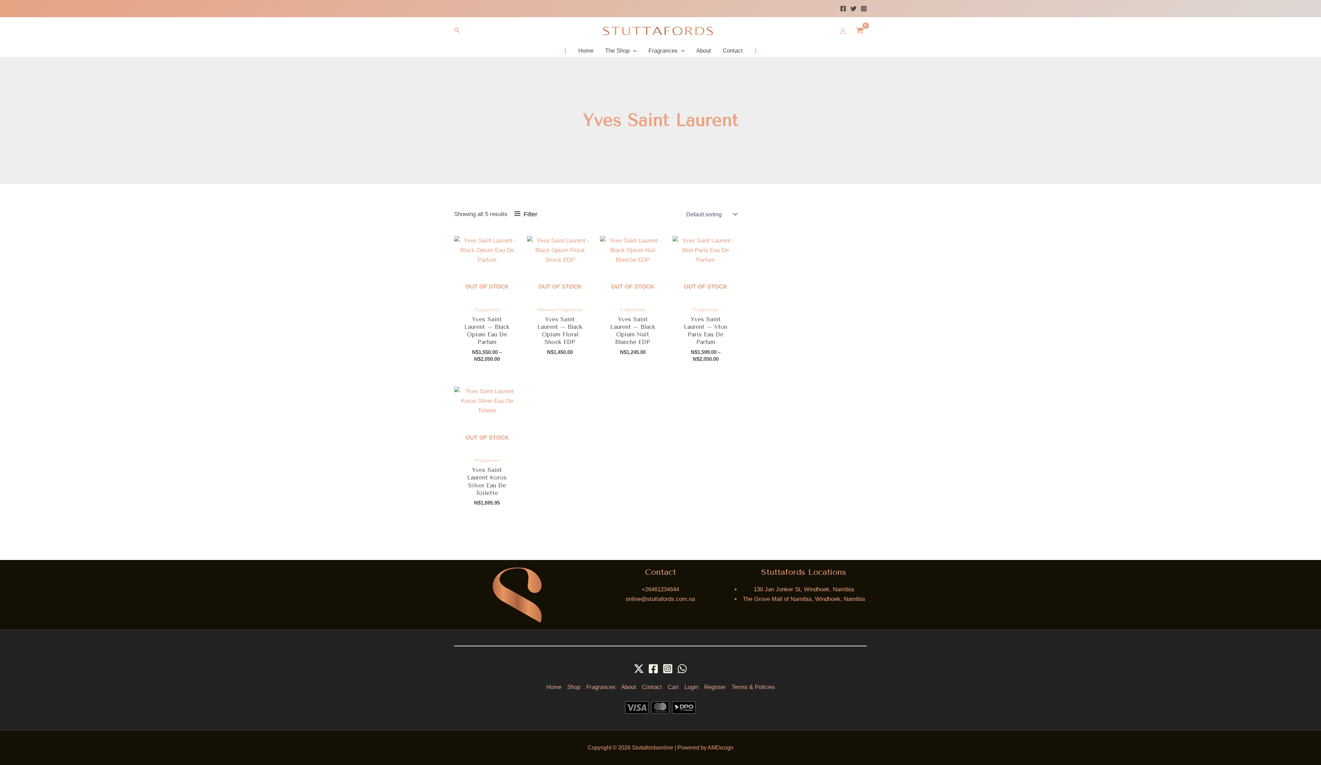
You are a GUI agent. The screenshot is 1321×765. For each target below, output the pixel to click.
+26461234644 (660, 589)
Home (553, 687)
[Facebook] (843, 9)
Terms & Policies (753, 687)
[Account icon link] (843, 31)
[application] (633, 51)
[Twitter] (853, 9)
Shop (573, 687)
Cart (673, 687)
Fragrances (600, 687)
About (628, 687)
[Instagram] (864, 9)
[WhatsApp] (682, 669)
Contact (652, 687)
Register (715, 687)
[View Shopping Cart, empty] (860, 31)
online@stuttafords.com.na (660, 599)
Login (691, 687)
